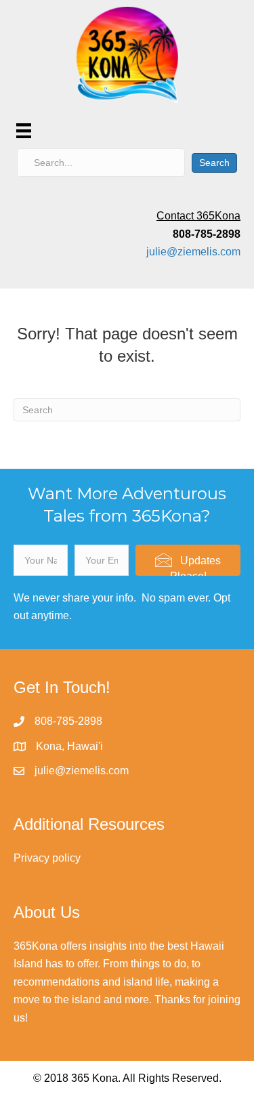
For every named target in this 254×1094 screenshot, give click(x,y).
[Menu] (24, 131)
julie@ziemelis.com (193, 251)
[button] (187, 560)
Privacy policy (47, 858)
